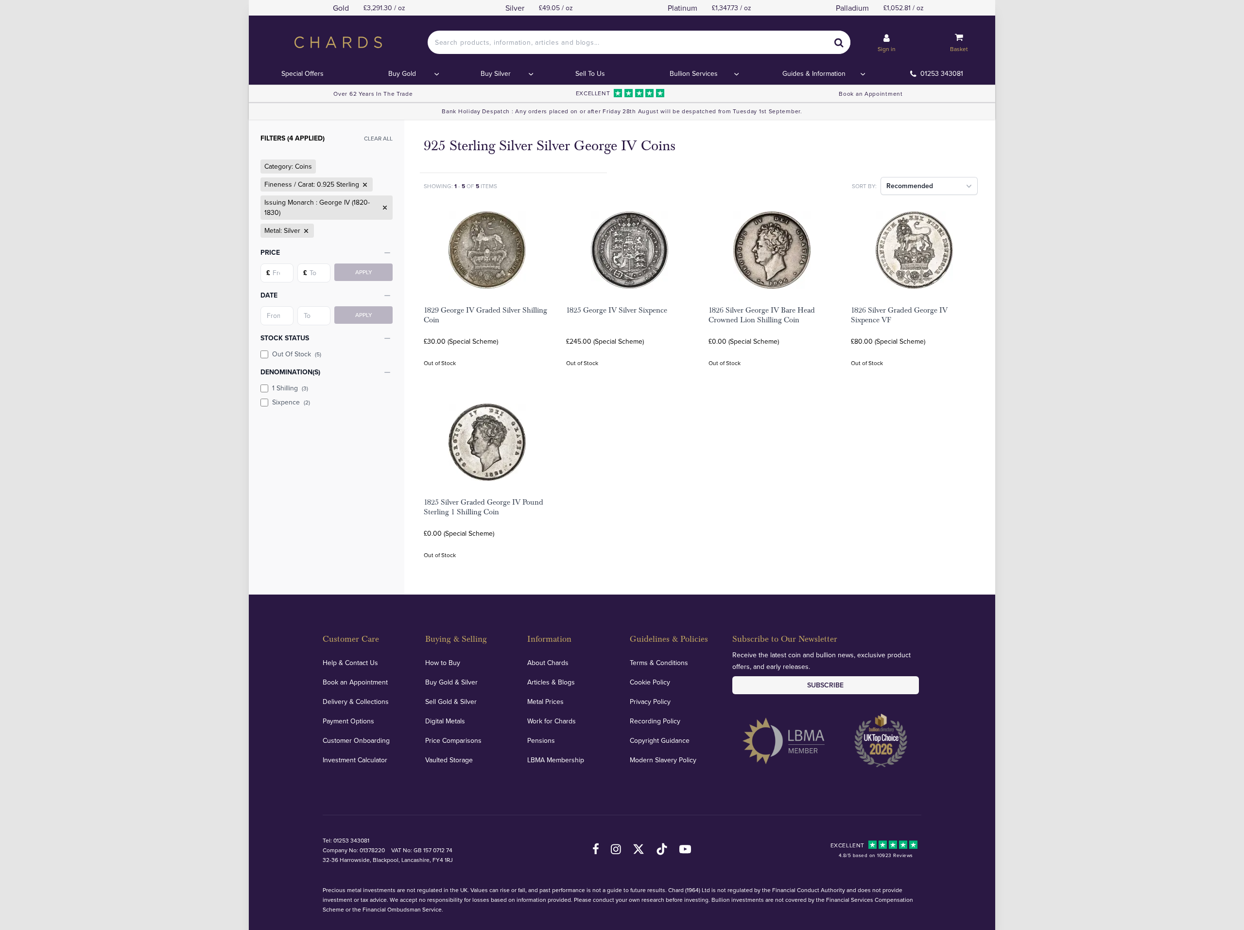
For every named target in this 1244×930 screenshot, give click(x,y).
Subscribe (825, 685)
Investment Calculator (355, 760)
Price (270, 252)
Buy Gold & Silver (451, 682)
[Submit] (838, 42)
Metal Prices (545, 701)
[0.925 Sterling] (364, 185)
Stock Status (284, 338)
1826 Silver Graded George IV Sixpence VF (899, 315)
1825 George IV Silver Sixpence (616, 310)
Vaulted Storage (449, 760)
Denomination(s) (290, 372)
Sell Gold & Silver (451, 701)
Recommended (909, 186)
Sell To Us (590, 73)
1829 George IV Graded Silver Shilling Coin (485, 315)
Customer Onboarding (356, 740)
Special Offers (302, 73)
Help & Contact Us (350, 662)
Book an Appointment (870, 93)
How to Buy (442, 662)
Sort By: (864, 186)
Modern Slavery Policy (663, 760)
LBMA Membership (555, 760)
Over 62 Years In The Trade (373, 93)
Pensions (541, 740)
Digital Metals (445, 721)
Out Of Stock (296, 354)
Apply (363, 272)
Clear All (378, 138)
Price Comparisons (453, 740)
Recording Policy (655, 721)
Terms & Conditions (659, 662)
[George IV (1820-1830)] (384, 207)
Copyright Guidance (660, 740)
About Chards (548, 662)
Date (268, 295)
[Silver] (305, 231)
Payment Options (348, 721)
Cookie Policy (650, 682)
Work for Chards (551, 721)
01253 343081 (941, 73)
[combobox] (639, 42)
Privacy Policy (650, 701)
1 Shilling (290, 388)
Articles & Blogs (551, 682)
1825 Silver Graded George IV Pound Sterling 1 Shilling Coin (483, 507)
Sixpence (291, 402)
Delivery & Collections (356, 701)
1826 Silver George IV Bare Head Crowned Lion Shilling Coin (761, 315)
